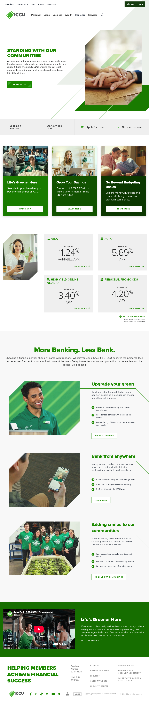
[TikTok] (41, 694)
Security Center (99, 686)
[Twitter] (47, 694)
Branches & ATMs (99, 671)
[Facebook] (30, 694)
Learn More (19, 84)
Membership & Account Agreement (129, 672)
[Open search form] (102, 15)
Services (95, 676)
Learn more (101, 500)
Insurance (80, 15)
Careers (51, 4)
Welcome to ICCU (90, 640)
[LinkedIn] (59, 694)
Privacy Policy (126, 665)
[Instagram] (36, 694)
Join (33, 4)
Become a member (104, 435)
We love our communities (109, 577)
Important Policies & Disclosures (129, 679)
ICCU (15, 15)
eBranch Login (135, 4)
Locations (22, 4)
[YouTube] (53, 694)
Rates (41, 4)
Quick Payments (98, 681)
